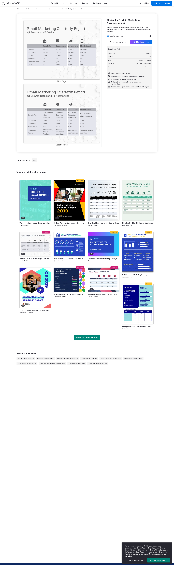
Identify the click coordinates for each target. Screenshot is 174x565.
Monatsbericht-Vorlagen (45, 358)
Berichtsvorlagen (41, 9)
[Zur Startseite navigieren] (11, 3)
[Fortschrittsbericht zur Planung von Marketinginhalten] (69, 280)
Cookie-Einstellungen (135, 560)
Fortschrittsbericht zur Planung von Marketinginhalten (69, 294)
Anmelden (144, 3)
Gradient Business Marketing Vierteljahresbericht (103, 259)
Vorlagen (73, 3)
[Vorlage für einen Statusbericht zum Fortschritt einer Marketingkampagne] (137, 304)
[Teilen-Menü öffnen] (150, 36)
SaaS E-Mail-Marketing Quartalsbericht (103, 294)
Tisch (34, 160)
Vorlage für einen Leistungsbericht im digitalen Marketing (69, 223)
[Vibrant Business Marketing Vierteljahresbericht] (35, 200)
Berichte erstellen (28, 9)
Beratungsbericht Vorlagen (133, 358)
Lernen (85, 3)
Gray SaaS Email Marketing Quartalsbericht (103, 223)
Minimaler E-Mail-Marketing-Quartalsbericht (35, 259)
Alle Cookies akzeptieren (158, 560)
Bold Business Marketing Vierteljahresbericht (137, 275)
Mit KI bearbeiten (142, 42)
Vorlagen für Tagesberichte (27, 363)
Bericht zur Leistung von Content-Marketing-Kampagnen (35, 310)
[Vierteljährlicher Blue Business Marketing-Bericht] (69, 244)
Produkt (54, 3)
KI (64, 3)
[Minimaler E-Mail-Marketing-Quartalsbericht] (35, 244)
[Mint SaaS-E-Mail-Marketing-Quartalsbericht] (137, 200)
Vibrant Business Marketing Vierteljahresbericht (35, 223)
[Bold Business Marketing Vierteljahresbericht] (137, 252)
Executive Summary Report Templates (52, 363)
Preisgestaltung (100, 3)
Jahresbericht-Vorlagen (89, 358)
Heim (18, 9)
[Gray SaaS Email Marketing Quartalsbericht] (103, 200)
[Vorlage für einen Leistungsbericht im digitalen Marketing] (69, 200)
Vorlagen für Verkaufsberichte (111, 358)
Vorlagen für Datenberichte (98, 363)
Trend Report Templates (77, 363)
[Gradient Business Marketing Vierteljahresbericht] (103, 244)
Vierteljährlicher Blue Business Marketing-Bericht (69, 259)
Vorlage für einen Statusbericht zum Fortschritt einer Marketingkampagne (137, 326)
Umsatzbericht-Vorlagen (26, 358)
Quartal (51, 9)
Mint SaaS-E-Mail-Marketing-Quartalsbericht (137, 223)
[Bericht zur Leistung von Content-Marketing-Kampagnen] (35, 288)
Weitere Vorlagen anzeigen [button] (87, 337)
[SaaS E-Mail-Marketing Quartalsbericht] (103, 280)
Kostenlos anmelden (161, 3)
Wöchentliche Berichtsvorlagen (67, 358)
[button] (118, 42)
